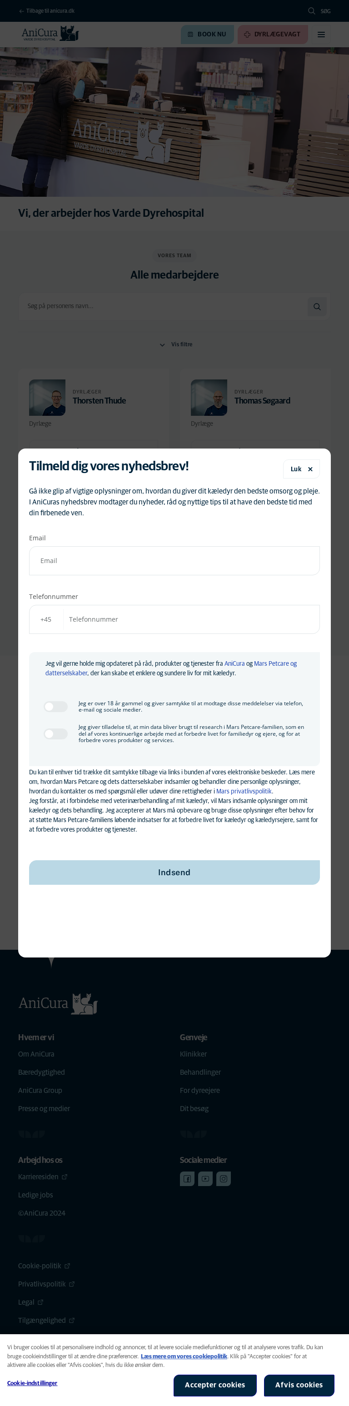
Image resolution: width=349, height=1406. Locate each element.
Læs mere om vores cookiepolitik (184, 1357)
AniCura (234, 664)
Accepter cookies (215, 1385)
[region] (174, 1370)
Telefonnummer (53, 596)
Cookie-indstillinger (32, 1383)
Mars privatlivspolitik (244, 791)
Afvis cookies (299, 1385)
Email (37, 537)
